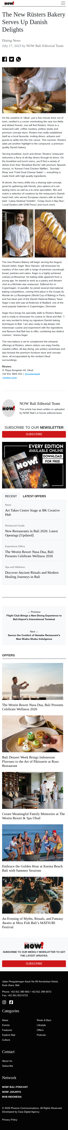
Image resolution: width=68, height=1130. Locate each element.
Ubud (26, 117)
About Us (7, 1061)
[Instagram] (4, 1002)
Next (34, 631)
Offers (40, 1030)
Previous (34, 611)
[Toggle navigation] (63, 3)
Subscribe (7, 1065)
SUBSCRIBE (34, 963)
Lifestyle (41, 1025)
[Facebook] (11, 1002)
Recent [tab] (11, 496)
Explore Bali (8, 1035)
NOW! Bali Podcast (15, 1087)
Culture (6, 1039)
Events (6, 1025)
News (8, 504)
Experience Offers (15, 546)
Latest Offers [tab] (34, 496)
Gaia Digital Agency (28, 1111)
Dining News (11, 40)
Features (7, 1030)
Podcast (41, 1035)
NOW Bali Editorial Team (44, 46)
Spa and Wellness (15, 567)
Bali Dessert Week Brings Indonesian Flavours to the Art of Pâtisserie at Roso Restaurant (30, 761)
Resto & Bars (44, 1020)
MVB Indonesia (12, 1096)
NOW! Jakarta (11, 1091)
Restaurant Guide (15, 525)
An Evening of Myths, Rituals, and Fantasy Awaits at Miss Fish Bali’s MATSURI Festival (32, 923)
